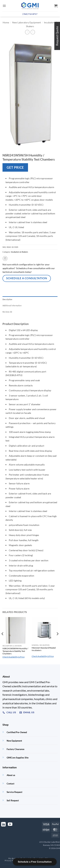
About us (11, 775)
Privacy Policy (11, 860)
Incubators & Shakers (19, 252)
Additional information (12, 305)
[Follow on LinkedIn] (3, 824)
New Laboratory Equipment (26, 22)
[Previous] (3, 640)
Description (7, 299)
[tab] (30, 299)
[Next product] (27, 32)
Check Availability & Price (13, 657)
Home (6, 22)
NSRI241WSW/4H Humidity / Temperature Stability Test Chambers (15, 651)
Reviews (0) (7, 312)
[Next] (57, 640)
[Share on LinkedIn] (5, 258)
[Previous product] (32, 32)
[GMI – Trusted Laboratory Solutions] (30, 6)
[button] (4, 5)
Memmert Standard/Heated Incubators (44, 649)
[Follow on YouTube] (10, 824)
